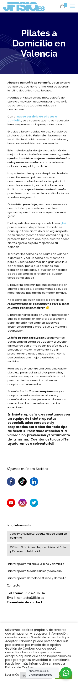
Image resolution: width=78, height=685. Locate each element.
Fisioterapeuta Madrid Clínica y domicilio (34, 571)
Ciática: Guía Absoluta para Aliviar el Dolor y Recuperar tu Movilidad (38, 549)
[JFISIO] (24, 6)
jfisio (64, 223)
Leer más (12, 674)
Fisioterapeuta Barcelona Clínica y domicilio (36, 578)
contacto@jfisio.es (30, 597)
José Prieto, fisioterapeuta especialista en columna (38, 536)
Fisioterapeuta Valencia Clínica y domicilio (35, 564)
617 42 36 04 (34, 593)
